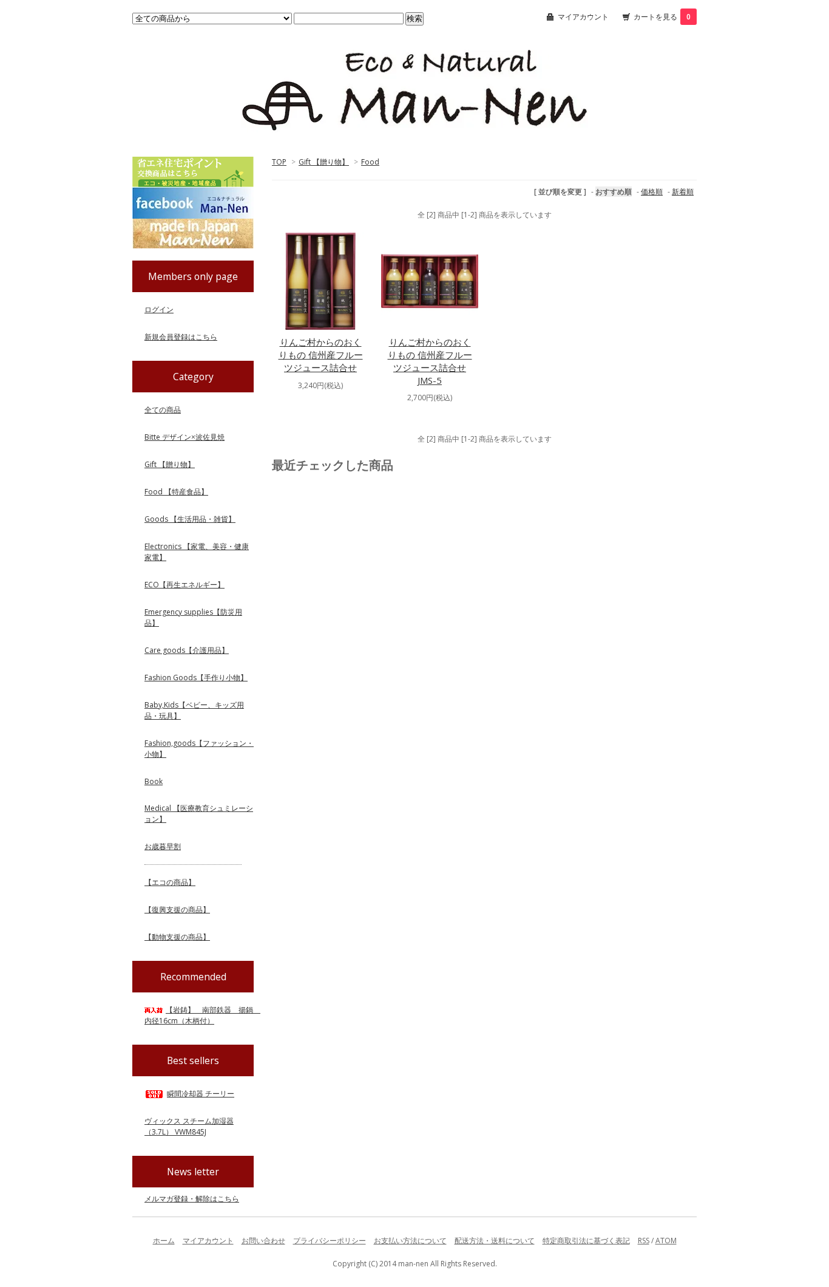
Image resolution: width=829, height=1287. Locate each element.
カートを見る (662, 17)
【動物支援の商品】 (177, 937)
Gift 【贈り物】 (324, 162)
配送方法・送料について (495, 1240)
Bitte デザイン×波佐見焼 (184, 437)
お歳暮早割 (162, 846)
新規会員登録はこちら (180, 337)
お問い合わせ (263, 1240)
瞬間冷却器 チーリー (200, 1093)
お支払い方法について (410, 1240)
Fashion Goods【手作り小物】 (196, 677)
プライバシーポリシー (329, 1240)
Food (370, 162)
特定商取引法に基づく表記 (586, 1240)
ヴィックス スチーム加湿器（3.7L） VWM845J (189, 1126)
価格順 (652, 191)
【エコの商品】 (169, 882)
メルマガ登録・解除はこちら (191, 1198)
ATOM (666, 1240)
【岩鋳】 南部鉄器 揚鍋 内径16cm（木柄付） (202, 1015)
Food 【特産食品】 (176, 491)
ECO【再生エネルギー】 (184, 584)
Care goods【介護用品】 (186, 650)
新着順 (683, 191)
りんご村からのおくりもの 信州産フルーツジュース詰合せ (321, 355)
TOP (279, 162)
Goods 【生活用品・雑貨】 (189, 519)
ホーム (164, 1240)
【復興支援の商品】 (177, 909)
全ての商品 (162, 410)
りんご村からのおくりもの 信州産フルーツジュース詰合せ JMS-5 (430, 361)
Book (153, 781)
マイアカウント (583, 17)
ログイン (159, 309)
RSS (643, 1240)
